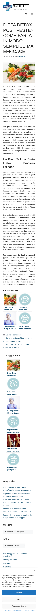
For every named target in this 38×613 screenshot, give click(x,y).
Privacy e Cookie (10, 560)
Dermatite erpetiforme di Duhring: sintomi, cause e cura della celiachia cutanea (17, 502)
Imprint (33, 610)
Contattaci (7, 567)
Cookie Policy (7, 610)
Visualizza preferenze (19, 606)
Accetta (19, 592)
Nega (19, 599)
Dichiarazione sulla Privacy (21, 610)
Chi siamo (7, 563)
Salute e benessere (13, 335)
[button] (35, 570)
